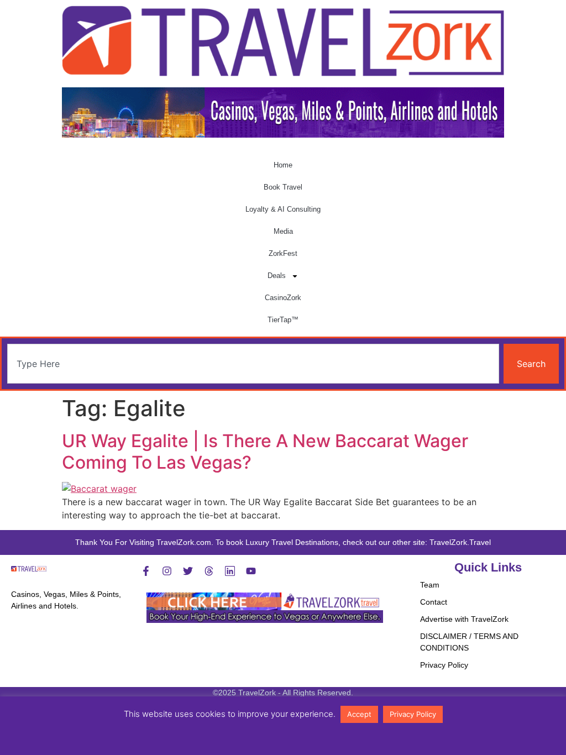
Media (283, 231)
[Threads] (209, 571)
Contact (433, 601)
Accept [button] (359, 714)
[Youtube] (251, 571)
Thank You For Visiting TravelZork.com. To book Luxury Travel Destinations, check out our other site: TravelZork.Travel (283, 542)
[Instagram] (167, 571)
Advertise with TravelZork (464, 619)
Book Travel (283, 187)
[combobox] (253, 364)
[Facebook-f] (146, 571)
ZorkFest (283, 253)
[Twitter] (188, 571)
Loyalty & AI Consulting (283, 209)
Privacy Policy (444, 664)
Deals (277, 275)
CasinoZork (283, 297)
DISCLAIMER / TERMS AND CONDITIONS (469, 642)
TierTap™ (283, 320)
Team (429, 584)
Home (283, 165)
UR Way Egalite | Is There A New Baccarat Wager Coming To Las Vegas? (265, 451)
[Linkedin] (230, 571)
